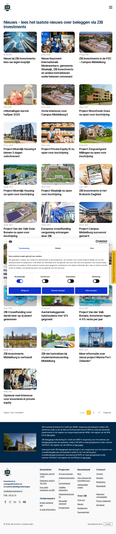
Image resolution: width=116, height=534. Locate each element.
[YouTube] (24, 502)
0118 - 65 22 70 (10, 495)
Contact (99, 474)
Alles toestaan (91, 290)
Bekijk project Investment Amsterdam (114, 267)
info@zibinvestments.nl (13, 491)
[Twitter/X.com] (20, 502)
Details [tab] (58, 248)
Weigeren (25, 290)
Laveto (108, 524)
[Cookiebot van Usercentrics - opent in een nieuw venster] (97, 241)
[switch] (45, 281)
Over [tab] (92, 248)
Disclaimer (100, 505)
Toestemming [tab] (24, 248)
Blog (79, 474)
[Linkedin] (15, 502)
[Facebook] (5, 502)
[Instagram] (10, 502)
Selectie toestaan (58, 290)
